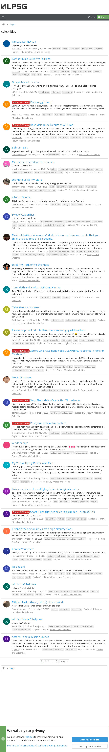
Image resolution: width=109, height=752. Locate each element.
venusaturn (17, 137)
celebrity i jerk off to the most (30, 264)
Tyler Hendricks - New (25, 307)
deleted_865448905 (21, 501)
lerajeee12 (17, 48)
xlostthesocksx (19, 591)
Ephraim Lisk (20, 147)
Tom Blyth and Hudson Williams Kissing (36, 287)
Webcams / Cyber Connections (68, 343)
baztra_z (16, 277)
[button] (3, 17)
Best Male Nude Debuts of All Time (43, 125)
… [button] (53, 661)
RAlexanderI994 (19, 251)
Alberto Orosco (19, 204)
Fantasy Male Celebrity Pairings (31, 59)
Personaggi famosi (33, 102)
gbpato (15, 221)
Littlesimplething (19, 452)
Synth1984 (17, 518)
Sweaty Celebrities (23, 214)
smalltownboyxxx (20, 169)
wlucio (15, 390)
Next (63, 661)
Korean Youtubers (23, 549)
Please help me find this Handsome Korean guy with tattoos (48, 330)
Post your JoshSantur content (39, 423)
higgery (15, 649)
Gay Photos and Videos (59, 481)
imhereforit (17, 538)
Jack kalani (18, 566)
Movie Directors (21, 377)
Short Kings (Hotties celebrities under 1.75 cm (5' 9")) (54, 512)
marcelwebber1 (19, 573)
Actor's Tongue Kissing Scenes (30, 637)
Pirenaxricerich (18, 556)
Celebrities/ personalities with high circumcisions (42, 529)
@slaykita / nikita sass (25, 82)
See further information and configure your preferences (37, 745)
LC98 (14, 92)
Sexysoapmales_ (19, 609)
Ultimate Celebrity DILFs (27, 179)
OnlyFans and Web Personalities (26, 542)
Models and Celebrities (39, 52)
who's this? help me (24, 584)
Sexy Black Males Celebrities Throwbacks (46, 400)
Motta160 (16, 114)
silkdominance (18, 186)
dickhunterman (19, 433)
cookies (30, 736)
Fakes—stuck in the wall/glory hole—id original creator (45, 489)
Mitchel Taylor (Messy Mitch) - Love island (37, 602)
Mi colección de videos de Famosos (33, 162)
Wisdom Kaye (20, 443)
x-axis (14, 297)
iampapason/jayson (24, 41)
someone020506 (20, 412)
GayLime (16, 71)
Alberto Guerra (21, 197)
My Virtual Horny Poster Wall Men (32, 463)
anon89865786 (19, 154)
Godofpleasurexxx (20, 320)
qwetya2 (16, 340)
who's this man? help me (27, 619)
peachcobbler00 (19, 478)
